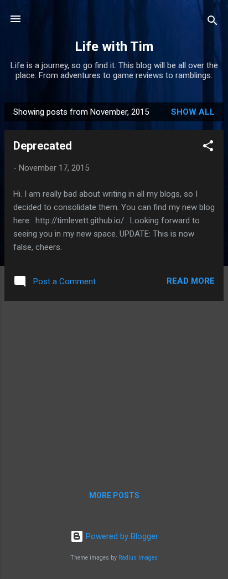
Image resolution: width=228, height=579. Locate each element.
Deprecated (42, 145)
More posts (114, 495)
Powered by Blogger (121, 536)
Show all (193, 112)
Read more (191, 281)
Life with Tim (114, 46)
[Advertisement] (114, 387)
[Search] (212, 22)
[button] (208, 147)
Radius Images (138, 557)
